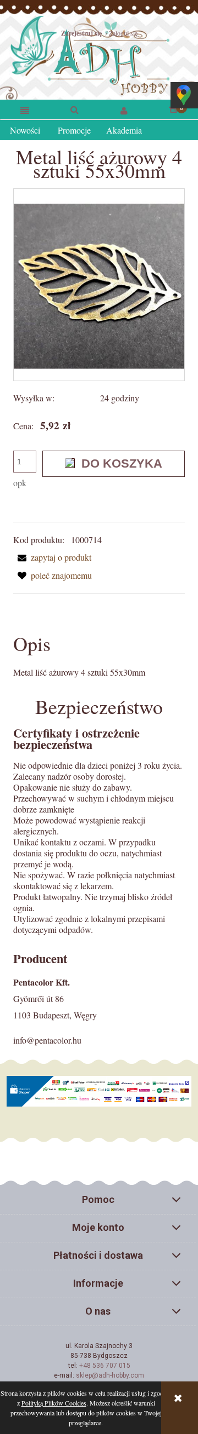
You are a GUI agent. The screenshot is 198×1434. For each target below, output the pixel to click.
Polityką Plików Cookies (53, 1402)
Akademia (124, 130)
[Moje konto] (123, 109)
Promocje (74, 130)
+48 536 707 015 (104, 1365)
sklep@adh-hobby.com (110, 1375)
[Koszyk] (173, 108)
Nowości (25, 130)
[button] (25, 109)
